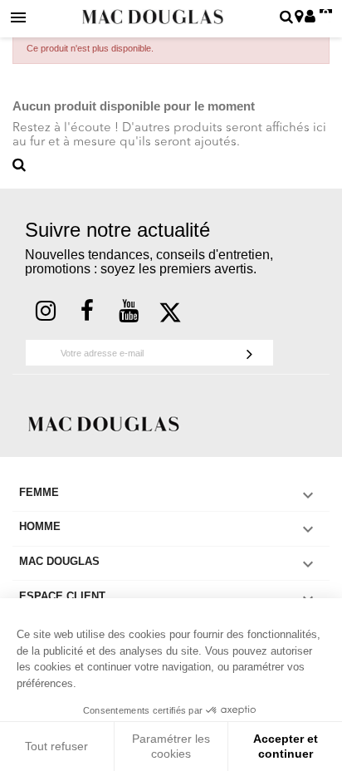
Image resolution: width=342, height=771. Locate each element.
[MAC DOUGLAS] (104, 422)
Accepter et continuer (285, 746)
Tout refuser (56, 746)
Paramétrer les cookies (171, 746)
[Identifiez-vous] (310, 18)
